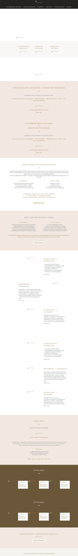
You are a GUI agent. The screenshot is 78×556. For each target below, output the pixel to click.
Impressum (41, 553)
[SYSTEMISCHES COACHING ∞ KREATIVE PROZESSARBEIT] (39, 2)
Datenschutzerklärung (50, 553)
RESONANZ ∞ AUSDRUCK (56, 369)
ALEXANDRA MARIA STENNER (39, 110)
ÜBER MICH (39, 421)
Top (75, 553)
